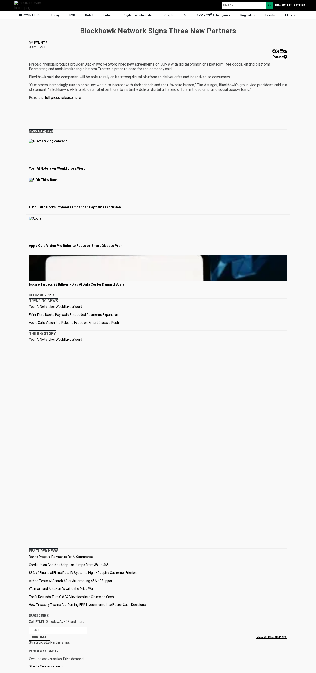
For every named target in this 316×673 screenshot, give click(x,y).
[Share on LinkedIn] (281, 51)
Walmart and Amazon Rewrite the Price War (61, 589)
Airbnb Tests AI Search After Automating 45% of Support (71, 581)
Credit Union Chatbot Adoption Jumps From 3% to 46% (69, 565)
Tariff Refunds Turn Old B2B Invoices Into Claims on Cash (71, 597)
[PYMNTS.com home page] (29, 5)
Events (270, 15)
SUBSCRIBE (297, 5)
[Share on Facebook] (274, 51)
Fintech (108, 15)
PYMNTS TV (31, 15)
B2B (72, 15)
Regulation (247, 15)
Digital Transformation (139, 15)
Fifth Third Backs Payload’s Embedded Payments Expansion (73, 315)
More (289, 15)
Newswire (282, 5)
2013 (51, 295)
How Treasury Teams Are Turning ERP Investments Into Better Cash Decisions (87, 605)
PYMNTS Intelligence (213, 15)
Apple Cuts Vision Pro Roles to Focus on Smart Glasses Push (74, 322)
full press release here (63, 97)
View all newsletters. (271, 637)
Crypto (169, 15)
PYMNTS (40, 43)
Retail (89, 15)
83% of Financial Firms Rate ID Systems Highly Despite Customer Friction (83, 573)
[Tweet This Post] (278, 51)
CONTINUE (39, 637)
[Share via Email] (285, 51)
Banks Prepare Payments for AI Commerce (61, 557)
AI (185, 15)
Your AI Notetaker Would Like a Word (55, 306)
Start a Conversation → (46, 666)
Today (55, 15)
